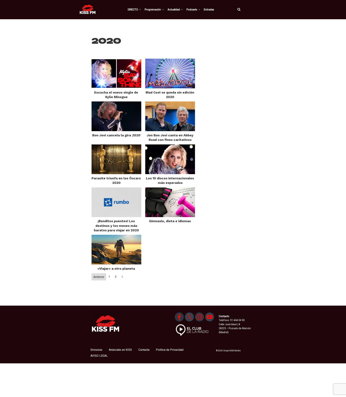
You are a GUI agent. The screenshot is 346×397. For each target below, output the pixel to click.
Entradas (209, 9)
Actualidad (174, 9)
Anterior (98, 277)
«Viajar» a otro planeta (116, 268)
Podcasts (192, 9)
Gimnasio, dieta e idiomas (170, 221)
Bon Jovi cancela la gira (116, 135)
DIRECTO (133, 9)
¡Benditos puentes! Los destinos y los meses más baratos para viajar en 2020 (116, 225)
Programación (153, 9)
